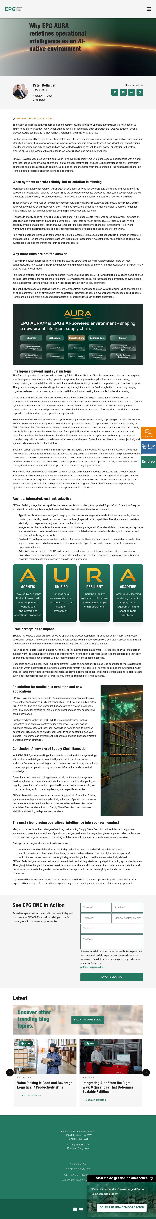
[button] (114, 92)
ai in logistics (29, 119)
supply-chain (45, 119)
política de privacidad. (92, 967)
